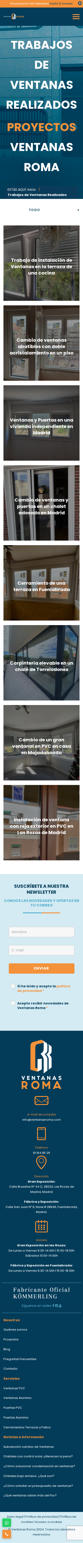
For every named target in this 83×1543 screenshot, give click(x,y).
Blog (6, 1349)
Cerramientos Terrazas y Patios (27, 1427)
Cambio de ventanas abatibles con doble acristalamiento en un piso (42, 346)
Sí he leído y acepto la (43, 988)
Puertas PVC (12, 1408)
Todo (34, 210)
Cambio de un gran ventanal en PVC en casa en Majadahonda (41, 746)
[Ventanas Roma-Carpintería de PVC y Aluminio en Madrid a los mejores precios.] (15, 16)
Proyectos (11, 1339)
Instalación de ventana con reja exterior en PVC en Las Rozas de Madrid (41, 826)
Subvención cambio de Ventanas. (28, 1447)
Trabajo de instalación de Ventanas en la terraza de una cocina (41, 266)
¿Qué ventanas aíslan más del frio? (30, 1495)
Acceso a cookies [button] (48, 1522)
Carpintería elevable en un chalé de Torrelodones (41, 666)
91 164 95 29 (41, 1153)
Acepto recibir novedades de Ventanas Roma (43, 1005)
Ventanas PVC (14, 1388)
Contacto (10, 1368)
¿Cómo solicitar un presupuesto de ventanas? (38, 1486)
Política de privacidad (41, 1516)
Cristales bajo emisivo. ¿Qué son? (28, 1476)
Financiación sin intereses (29, 3)
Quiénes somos (15, 1329)
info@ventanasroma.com (41, 1120)
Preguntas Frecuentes (19, 1359)
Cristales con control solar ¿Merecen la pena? (38, 1456)
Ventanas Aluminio (17, 1398)
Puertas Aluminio (16, 1417)
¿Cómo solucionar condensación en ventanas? (39, 1466)
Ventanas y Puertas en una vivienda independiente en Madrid (41, 426)
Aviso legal (15, 1516)
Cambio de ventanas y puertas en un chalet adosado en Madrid (41, 506)
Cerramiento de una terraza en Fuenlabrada (41, 586)
